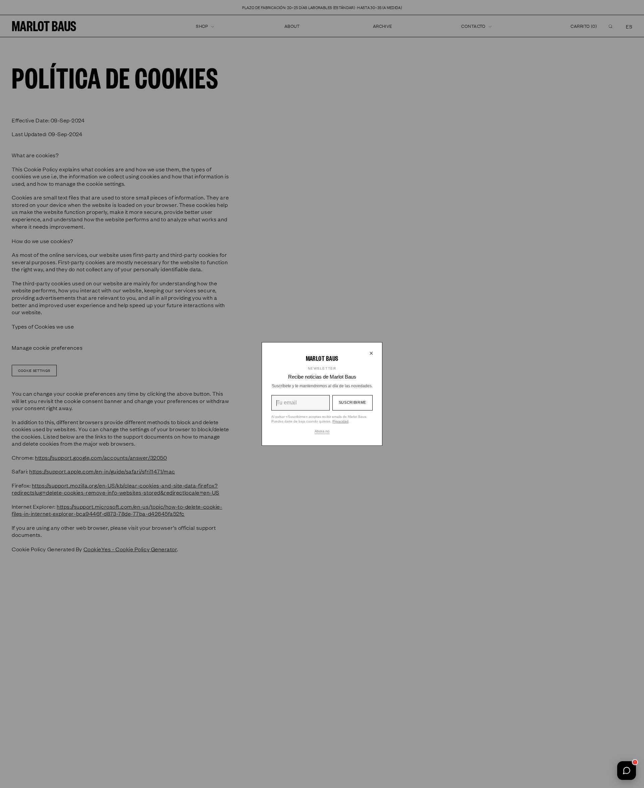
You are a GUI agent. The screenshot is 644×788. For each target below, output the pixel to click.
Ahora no (322, 432)
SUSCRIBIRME (352, 402)
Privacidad (340, 422)
